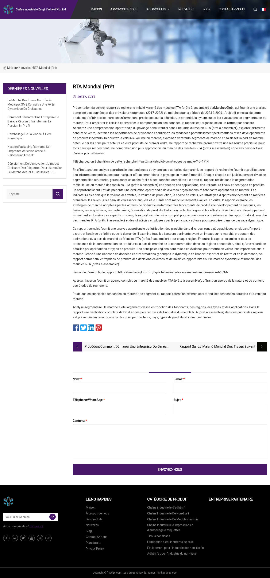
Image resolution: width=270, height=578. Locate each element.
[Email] (52, 517)
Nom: (77, 379)
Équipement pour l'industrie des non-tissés (175, 548)
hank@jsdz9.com (167, 572)
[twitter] (23, 538)
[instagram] (40, 538)
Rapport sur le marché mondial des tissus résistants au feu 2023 (212, 347)
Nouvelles (186, 9)
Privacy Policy (95, 548)
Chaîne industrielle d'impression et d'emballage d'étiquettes (170, 527)
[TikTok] (48, 538)
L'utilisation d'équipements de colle (170, 542)
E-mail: (179, 379)
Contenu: (80, 420)
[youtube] (31, 538)
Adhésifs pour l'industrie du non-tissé (172, 553)
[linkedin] (15, 538)
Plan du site (93, 542)
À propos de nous (124, 9)
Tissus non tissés (158, 536)
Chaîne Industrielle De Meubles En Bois (172, 519)
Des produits (156, 9)
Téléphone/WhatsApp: (89, 400)
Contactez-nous (232, 9)
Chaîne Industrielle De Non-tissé (168, 513)
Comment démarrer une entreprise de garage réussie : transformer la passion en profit (134, 347)
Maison (96, 9)
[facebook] (6, 538)
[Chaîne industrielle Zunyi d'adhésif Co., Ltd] (24, 501)
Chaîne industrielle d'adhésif (166, 507)
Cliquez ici (36, 526)
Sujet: (178, 400)
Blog (206, 9)
